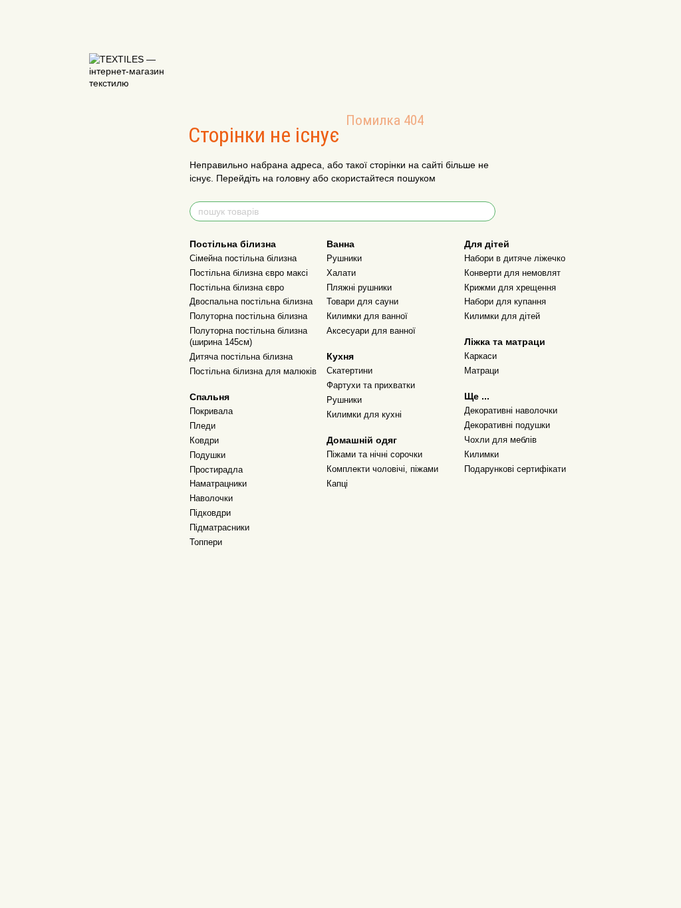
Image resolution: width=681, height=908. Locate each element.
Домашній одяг (362, 440)
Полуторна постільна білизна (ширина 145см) (248, 336)
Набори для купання (505, 301)
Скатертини (349, 371)
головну (293, 178)
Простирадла (216, 470)
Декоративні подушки (507, 425)
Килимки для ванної (367, 316)
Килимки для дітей (502, 316)
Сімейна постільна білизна (243, 258)
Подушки (207, 455)
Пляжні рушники (359, 287)
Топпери (206, 542)
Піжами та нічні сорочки (374, 454)
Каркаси (480, 356)
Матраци (481, 371)
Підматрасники (219, 527)
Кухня (340, 356)
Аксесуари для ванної (371, 331)
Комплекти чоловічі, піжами (382, 469)
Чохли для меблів (500, 440)
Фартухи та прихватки (371, 385)
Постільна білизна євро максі (249, 273)
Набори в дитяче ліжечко (514, 258)
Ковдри (204, 440)
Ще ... (476, 396)
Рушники (344, 258)
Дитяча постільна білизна (241, 357)
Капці (337, 484)
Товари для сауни (362, 301)
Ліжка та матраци (504, 341)
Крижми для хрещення (510, 287)
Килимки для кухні (364, 414)
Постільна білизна (233, 244)
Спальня (209, 397)
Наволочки (211, 498)
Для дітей (486, 244)
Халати (341, 273)
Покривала (211, 411)
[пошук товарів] (484, 211)
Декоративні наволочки (510, 410)
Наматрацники (218, 484)
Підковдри (210, 513)
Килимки (481, 454)
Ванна (340, 244)
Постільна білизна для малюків (253, 371)
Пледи (202, 426)
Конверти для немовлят (512, 273)
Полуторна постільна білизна (248, 316)
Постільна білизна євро (237, 287)
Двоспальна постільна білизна (251, 301)
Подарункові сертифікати (515, 469)
